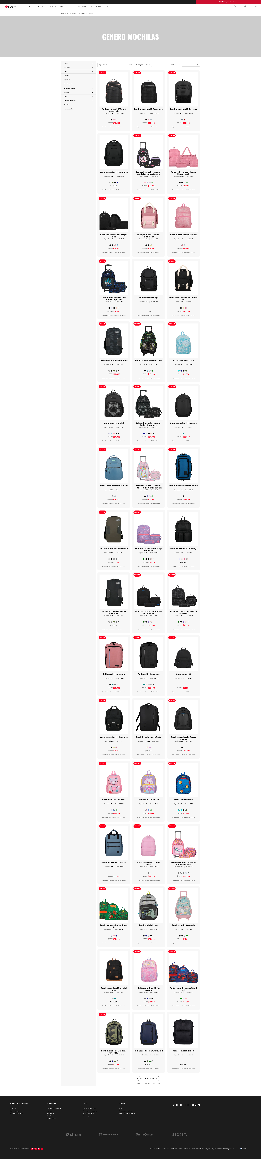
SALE (108, 7)
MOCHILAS (41, 7)
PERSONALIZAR (97, 7)
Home (63, 13)
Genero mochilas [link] (87, 13)
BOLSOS (71, 7)
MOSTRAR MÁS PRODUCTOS (148, 1078)
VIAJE (62, 7)
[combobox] (243, 1149)
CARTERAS (53, 7)
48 (147, 65)
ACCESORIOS (82, 7)
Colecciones (73, 13)
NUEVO (31, 7)
